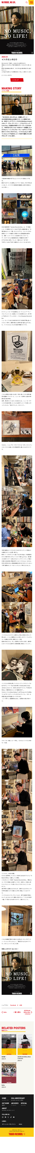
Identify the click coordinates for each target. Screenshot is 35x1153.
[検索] (27, 2)
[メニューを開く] (31, 2)
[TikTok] (11, 1117)
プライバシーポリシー (17, 1130)
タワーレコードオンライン (9, 1124)
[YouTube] (13, 1117)
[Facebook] (5, 1117)
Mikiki (20, 1124)
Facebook (13, 1005)
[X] (8, 1117)
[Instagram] (2, 1117)
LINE (20, 1005)
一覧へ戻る (17, 1012)
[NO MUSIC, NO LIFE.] (9, 2)
